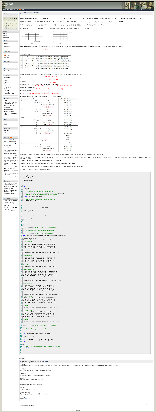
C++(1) (7, 53)
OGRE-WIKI (6, 90)
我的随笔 (5, 33)
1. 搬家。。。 (7, 100)
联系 (15, 9)
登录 (27, 405)
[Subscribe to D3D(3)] (5, 57)
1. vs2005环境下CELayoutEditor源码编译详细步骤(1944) (10, 184)
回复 (43, 361)
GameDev (6, 82)
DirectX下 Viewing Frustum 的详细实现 (30, 12)
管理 (23, 9)
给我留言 (6, 43)
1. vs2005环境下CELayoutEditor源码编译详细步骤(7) (10, 201)
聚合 (18, 9)
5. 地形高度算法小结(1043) (10, 193)
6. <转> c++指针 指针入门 (9, 111)
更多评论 (46, 361)
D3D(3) (7, 57)
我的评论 (5, 35)
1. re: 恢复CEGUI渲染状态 (9, 139)
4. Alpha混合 (7, 107)
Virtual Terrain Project (9, 93)
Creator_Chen (7, 70)
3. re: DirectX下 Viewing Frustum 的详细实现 (11, 151)
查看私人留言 (7, 46)
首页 (8, 9)
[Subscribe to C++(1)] (5, 54)
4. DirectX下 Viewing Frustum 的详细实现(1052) (10, 191)
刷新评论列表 (149, 404)
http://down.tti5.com (29, 398)
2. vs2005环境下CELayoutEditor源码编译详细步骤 (10, 103)
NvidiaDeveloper (8, 87)
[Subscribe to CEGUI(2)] (5, 55)
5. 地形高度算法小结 (8, 109)
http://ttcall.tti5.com (30, 397)
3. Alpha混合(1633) (8, 188)
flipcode (6, 80)
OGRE (5, 88)
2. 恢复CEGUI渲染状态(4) (9, 204)
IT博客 (4, 9)
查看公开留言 (7, 45)
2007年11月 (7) (7, 64)
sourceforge (6, 92)
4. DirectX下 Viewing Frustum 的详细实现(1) (10, 208)
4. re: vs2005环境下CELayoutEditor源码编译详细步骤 (11, 158)
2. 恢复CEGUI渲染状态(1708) (10, 186)
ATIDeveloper (7, 77)
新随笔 (11, 9)
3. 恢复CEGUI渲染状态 (9, 105)
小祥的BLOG (8, 4)
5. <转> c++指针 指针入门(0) (10, 211)
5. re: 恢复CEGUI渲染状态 (9, 168)
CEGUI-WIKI (7, 79)
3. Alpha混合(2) (7, 205)
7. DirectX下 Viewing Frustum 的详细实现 (10, 114)
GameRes (6, 83)
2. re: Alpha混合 (7, 145)
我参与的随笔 (6, 37)
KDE (5, 85)
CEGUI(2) (8, 55)
